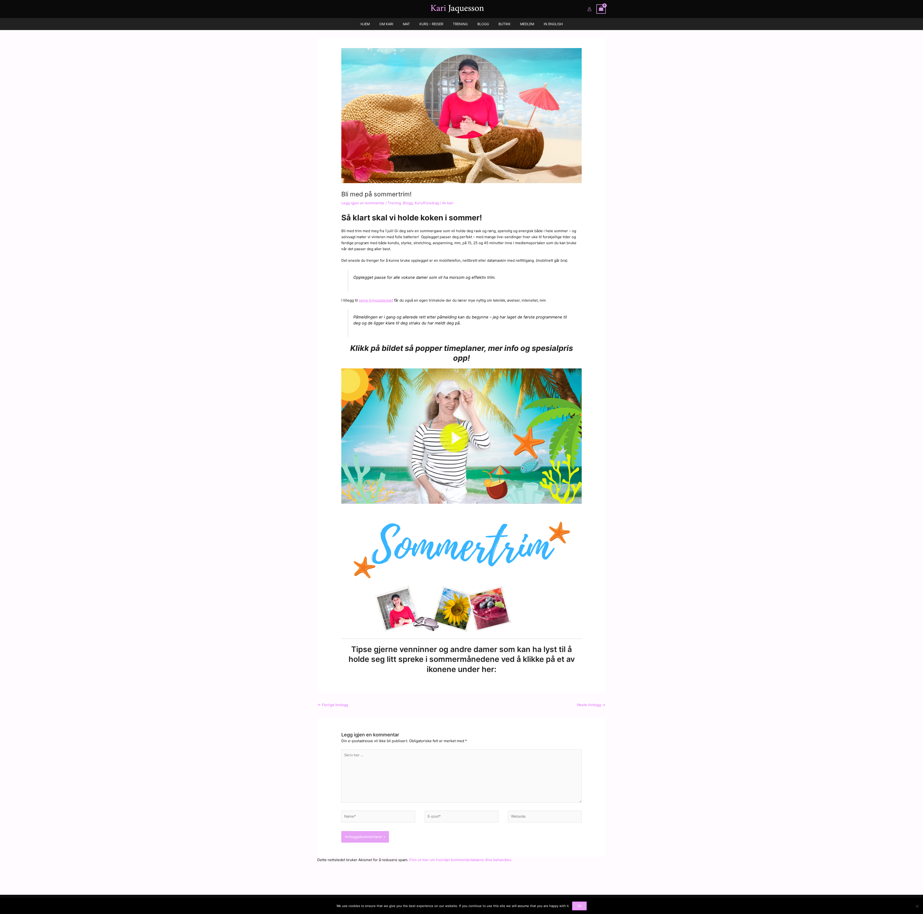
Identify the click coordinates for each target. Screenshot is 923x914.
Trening (394, 203)
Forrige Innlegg (333, 705)
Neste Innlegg (591, 705)
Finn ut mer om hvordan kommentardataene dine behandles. (460, 860)
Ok (579, 906)
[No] (917, 906)
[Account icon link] (589, 9)
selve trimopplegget (376, 300)
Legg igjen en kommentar (363, 203)
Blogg (408, 203)
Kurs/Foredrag (427, 203)
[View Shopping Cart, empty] (601, 9)
